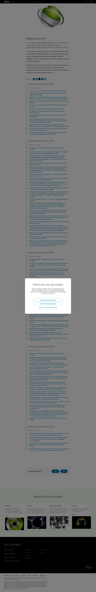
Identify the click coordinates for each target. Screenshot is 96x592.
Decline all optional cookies (48, 304)
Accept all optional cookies (48, 300)
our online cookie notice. (48, 293)
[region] (48, 296)
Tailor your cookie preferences (48, 307)
